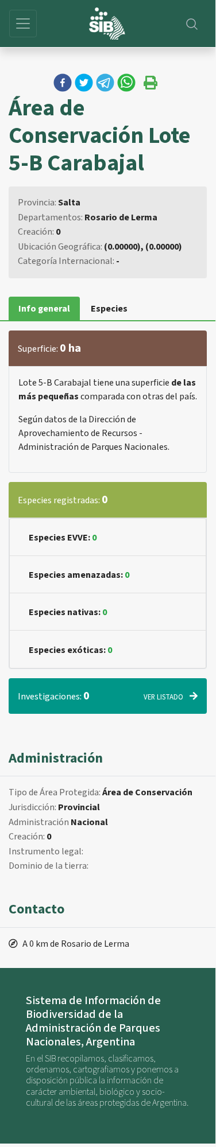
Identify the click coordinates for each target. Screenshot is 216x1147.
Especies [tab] (109, 308)
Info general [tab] (44, 308)
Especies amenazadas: (79, 575)
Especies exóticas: (70, 650)
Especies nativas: (68, 612)
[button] (62, 82)
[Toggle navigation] (23, 23)
